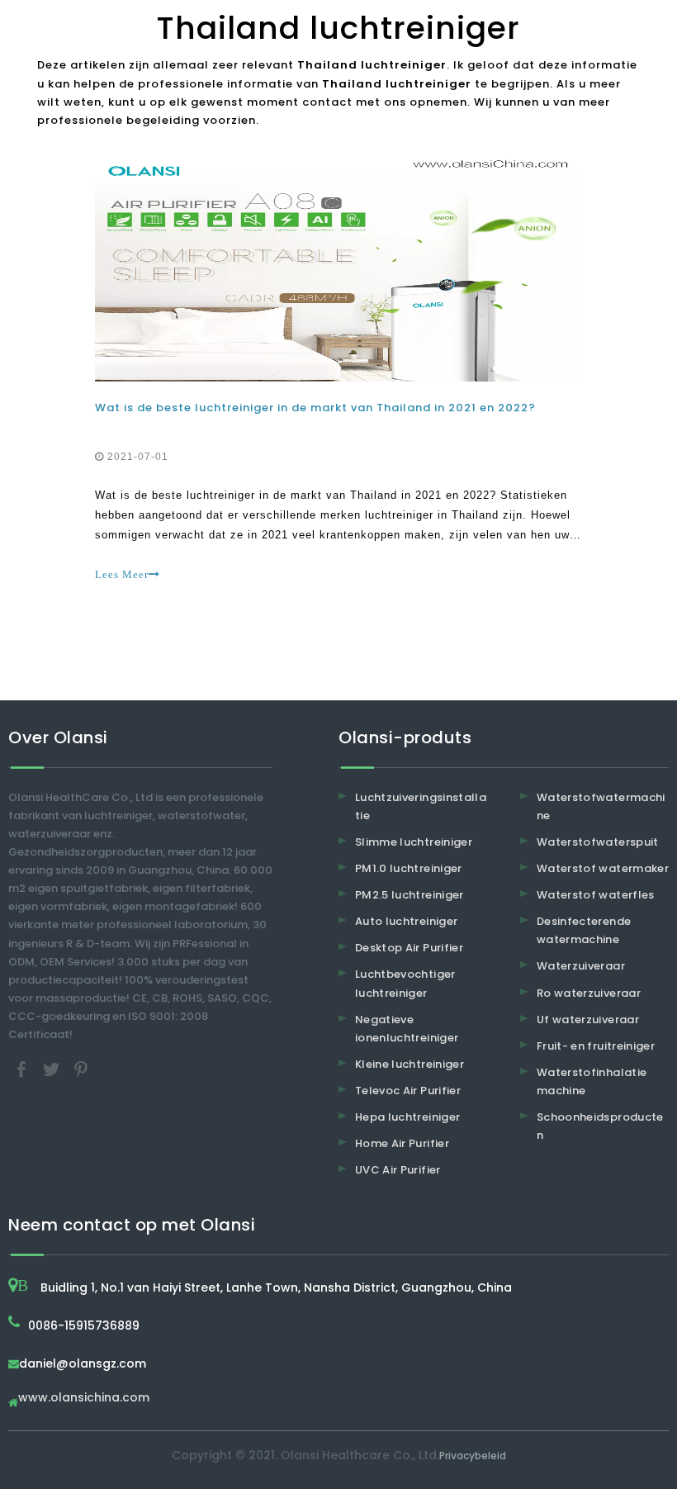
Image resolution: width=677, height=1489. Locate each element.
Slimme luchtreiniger (413, 842)
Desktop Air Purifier (409, 948)
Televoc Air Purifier (408, 1090)
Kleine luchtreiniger (409, 1064)
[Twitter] (53, 1069)
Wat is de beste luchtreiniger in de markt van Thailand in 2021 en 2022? (315, 407)
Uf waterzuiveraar (588, 1019)
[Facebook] (23, 1069)
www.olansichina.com (83, 1399)
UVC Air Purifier (398, 1170)
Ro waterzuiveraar (589, 993)
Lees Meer (122, 574)
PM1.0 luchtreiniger (408, 868)
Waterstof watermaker (603, 868)
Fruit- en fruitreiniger (596, 1046)
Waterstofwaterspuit (598, 842)
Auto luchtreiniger (406, 921)
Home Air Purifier (402, 1143)
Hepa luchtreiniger (407, 1117)
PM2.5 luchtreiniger (409, 895)
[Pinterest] (81, 1069)
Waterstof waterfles (596, 895)
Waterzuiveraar (581, 966)
